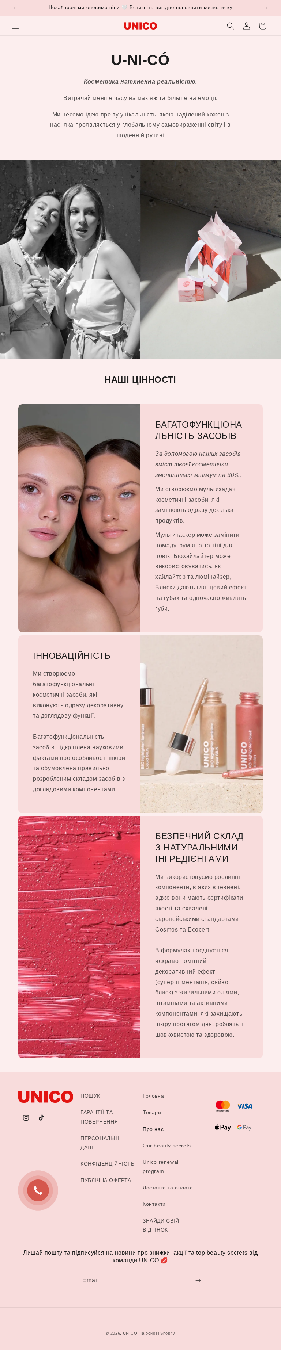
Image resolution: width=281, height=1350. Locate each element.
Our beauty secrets (167, 1145)
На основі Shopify (157, 1333)
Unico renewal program (161, 1166)
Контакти (154, 1204)
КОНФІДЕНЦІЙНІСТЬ (107, 1164)
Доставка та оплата (168, 1187)
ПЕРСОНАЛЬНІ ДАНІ (100, 1142)
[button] (15, 26)
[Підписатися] (198, 1280)
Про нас (153, 1129)
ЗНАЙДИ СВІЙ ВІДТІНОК (161, 1225)
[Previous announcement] (14, 8)
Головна (153, 1096)
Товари (152, 1112)
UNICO (130, 1333)
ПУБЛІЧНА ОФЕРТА (105, 1180)
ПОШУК (90, 1096)
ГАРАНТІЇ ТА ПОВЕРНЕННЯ (99, 1116)
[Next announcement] (267, 8)
